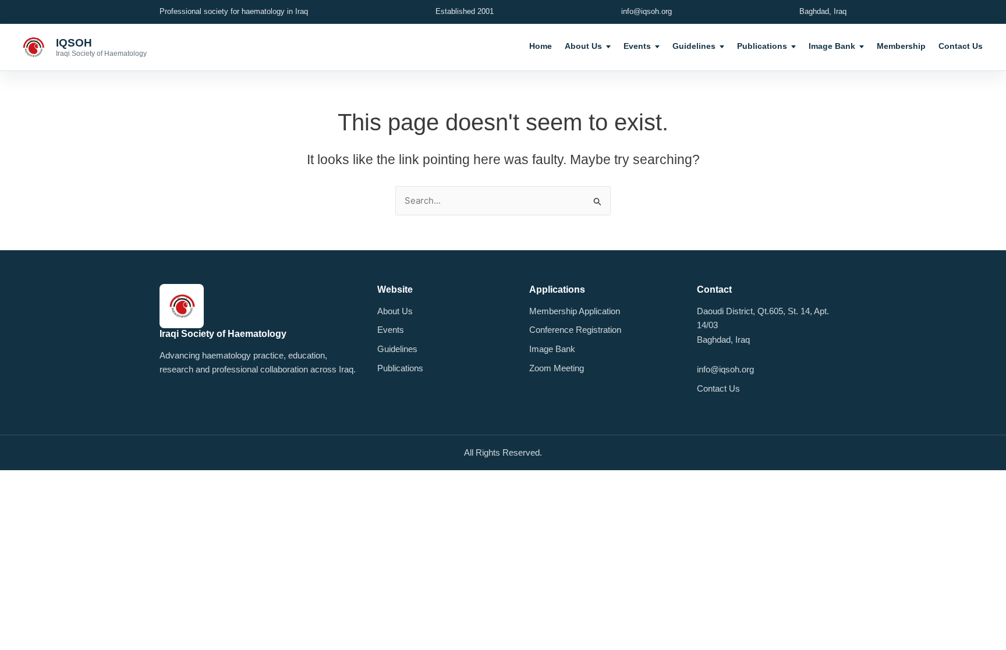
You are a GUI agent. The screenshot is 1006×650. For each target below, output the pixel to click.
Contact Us (960, 46)
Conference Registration (575, 330)
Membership (901, 46)
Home (540, 46)
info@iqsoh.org (646, 11)
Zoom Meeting (556, 368)
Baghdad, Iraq (822, 11)
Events (637, 46)
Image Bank (832, 46)
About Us (583, 46)
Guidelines (693, 46)
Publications (762, 46)
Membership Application (574, 311)
